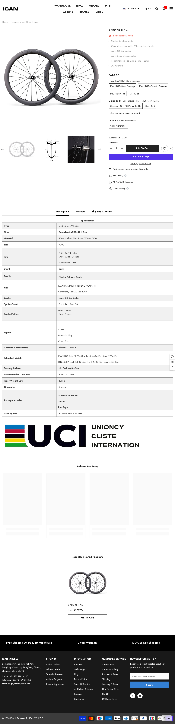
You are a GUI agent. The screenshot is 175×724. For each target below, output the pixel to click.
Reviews (80, 211)
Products (15, 22)
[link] (22, 529)
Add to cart (142, 148)
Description (62, 211)
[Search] (157, 9)
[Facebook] (132, 695)
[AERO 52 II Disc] (87, 583)
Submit (150, 684)
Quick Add (87, 617)
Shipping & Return (102, 211)
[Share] (170, 148)
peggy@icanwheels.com (19, 683)
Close (166, 18)
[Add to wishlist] (164, 148)
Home (5, 22)
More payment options (141, 163)
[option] (51, 77)
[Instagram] (140, 695)
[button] (3, 149)
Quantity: (113, 142)
